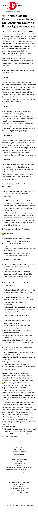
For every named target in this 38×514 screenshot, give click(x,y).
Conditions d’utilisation (19, 451)
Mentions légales (19, 449)
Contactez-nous (19, 447)
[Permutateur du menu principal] (26, 7)
